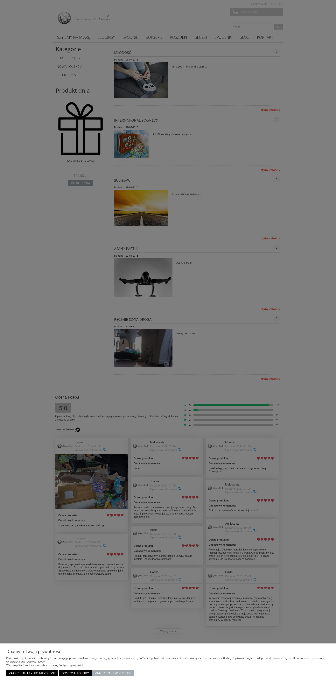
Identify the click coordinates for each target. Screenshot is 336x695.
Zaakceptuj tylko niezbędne (32, 673)
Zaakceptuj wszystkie (113, 673)
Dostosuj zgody (75, 673)
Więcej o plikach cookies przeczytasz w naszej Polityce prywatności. (44, 665)
